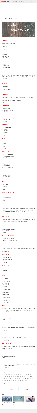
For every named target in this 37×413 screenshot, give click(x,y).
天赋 (25, 378)
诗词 (20, 380)
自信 (9, 380)
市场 (6, 378)
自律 (12, 378)
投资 (29, 376)
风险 (19, 378)
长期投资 (3, 378)
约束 (30, 374)
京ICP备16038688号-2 (6, 411)
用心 (13, 376)
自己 (32, 374)
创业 (21, 378)
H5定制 (19, 1)
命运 (32, 378)
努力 (23, 378)
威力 (7, 376)
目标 (4, 374)
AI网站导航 (15, 1)
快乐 (2, 374)
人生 (15, 378)
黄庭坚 (16, 380)
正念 (28, 374)
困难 (24, 376)
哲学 (20, 374)
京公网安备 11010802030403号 (14, 411)
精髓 (11, 376)
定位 (6, 374)
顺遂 (22, 376)
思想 (9, 374)
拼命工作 (25, 374)
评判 (5, 380)
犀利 (23, 380)
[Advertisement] (18, 6)
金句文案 (22, 1)
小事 (3, 376)
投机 (31, 376)
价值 (10, 378)
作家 (18, 374)
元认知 (14, 374)
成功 (17, 378)
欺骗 (11, 374)
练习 (22, 374)
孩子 (28, 378)
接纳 (7, 380)
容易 (20, 376)
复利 (5, 376)
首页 (11, 1)
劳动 (30, 378)
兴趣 (11, 380)
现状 (3, 380)
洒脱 (18, 380)
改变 (18, 376)
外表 (8, 378)
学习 (13, 380)
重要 (16, 376)
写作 (16, 374)
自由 (26, 376)
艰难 (9, 376)
